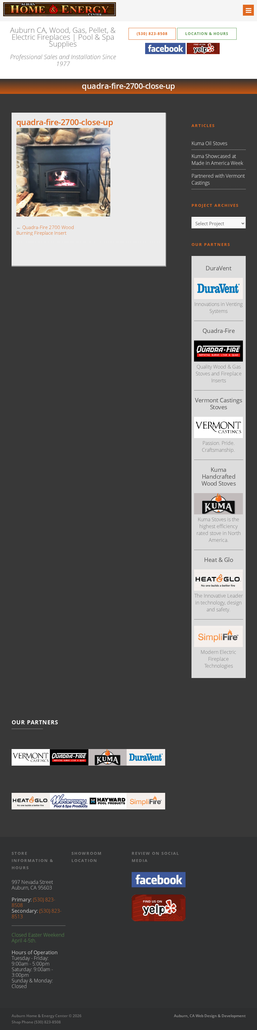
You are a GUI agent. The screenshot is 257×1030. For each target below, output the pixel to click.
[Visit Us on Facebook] (159, 885)
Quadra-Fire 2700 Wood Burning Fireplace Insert (45, 230)
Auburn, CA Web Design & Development (210, 1015)
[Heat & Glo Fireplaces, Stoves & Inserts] (31, 801)
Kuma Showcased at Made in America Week (217, 159)
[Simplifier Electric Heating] (218, 645)
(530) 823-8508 (152, 33)
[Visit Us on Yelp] (159, 919)
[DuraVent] (146, 757)
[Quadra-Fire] (69, 757)
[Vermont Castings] (31, 757)
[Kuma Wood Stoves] (107, 757)
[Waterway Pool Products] (69, 801)
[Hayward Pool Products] (107, 801)
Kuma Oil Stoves (209, 143)
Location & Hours (206, 33)
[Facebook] (165, 52)
